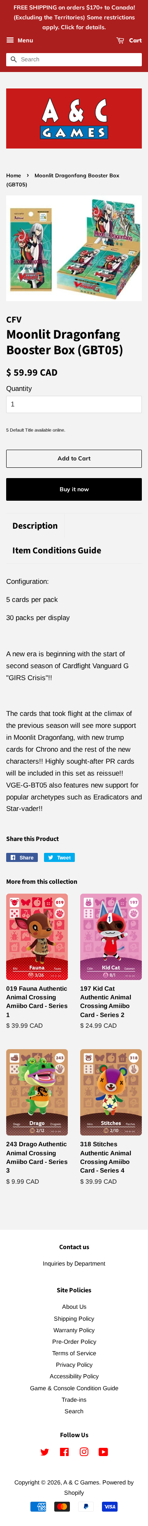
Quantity (19, 389)
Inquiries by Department (74, 1263)
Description (35, 526)
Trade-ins (74, 1399)
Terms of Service (74, 1353)
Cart (134, 40)
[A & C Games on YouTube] (103, 1453)
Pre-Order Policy (74, 1341)
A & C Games (81, 1482)
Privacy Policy (74, 1364)
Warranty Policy (74, 1330)
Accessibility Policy (74, 1376)
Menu (24, 40)
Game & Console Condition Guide (74, 1388)
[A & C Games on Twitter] (44, 1453)
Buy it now (74, 489)
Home (13, 175)
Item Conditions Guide (56, 550)
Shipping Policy (74, 1318)
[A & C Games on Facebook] (64, 1453)
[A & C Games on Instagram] (83, 1453)
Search (74, 1411)
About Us (74, 1306)
